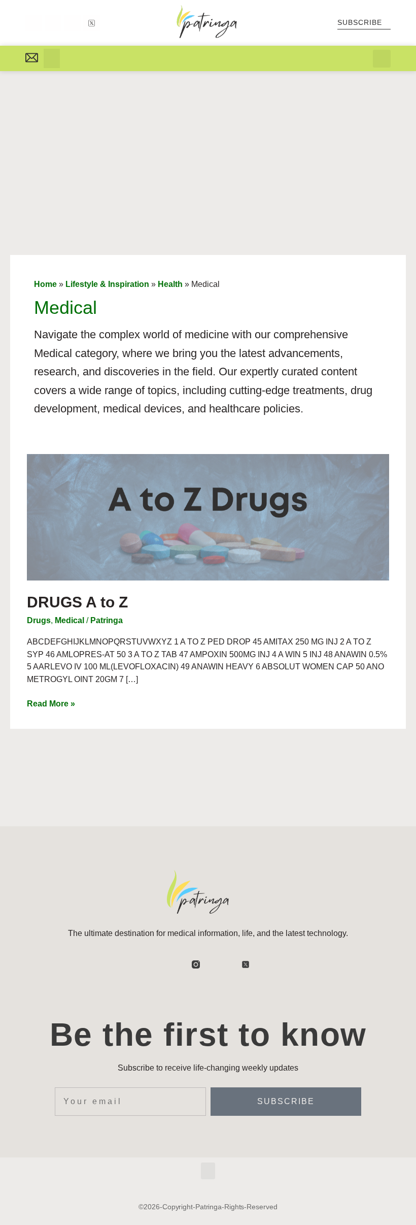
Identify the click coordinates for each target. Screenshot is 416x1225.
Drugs (39, 620)
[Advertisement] (208, 147)
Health (170, 284)
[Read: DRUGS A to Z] (208, 516)
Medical (69, 620)
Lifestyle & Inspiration (107, 284)
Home (45, 284)
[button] (52, 58)
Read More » (51, 703)
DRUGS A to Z (77, 602)
